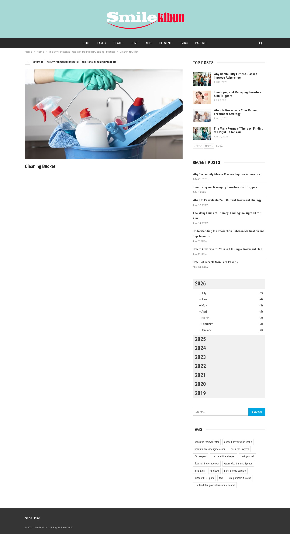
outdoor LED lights (204, 478)
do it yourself (247, 456)
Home (86, 43)
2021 (200, 375)
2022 (200, 366)
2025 (200, 339)
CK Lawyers (200, 456)
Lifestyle (165, 43)
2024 (200, 348)
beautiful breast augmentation (209, 449)
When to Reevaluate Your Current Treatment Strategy (236, 112)
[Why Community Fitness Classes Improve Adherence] (202, 79)
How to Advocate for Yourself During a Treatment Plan (227, 249)
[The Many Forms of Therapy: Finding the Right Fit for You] (202, 133)
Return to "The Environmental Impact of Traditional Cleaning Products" (74, 61)
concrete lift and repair (223, 456)
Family (101, 43)
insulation (199, 470)
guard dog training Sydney (238, 463)
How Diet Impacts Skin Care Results (215, 262)
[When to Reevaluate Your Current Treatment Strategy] (202, 115)
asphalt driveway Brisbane (238, 441)
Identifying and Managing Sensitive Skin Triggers (237, 94)
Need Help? (32, 518)
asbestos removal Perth (206, 441)
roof (221, 478)
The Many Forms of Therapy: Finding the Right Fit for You (238, 130)
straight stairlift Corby (239, 478)
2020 (200, 384)
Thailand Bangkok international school (214, 485)
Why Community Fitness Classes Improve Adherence (235, 76)
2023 (200, 357)
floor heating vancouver (206, 463)
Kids (149, 43)
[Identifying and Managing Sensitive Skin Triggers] (202, 97)
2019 (200, 393)
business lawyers (240, 449)
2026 (200, 284)
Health (118, 43)
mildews (214, 470)
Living (184, 43)
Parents (201, 43)
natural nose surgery (235, 470)
